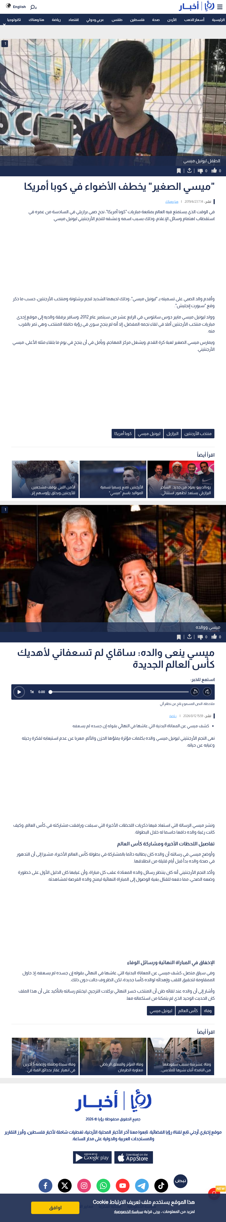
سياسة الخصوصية (128, 1211)
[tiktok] (161, 1186)
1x (32, 691)
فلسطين (137, 20)
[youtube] (123, 1186)
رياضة (56, 20)
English (19, 7)
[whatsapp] (103, 1186)
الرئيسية (218, 20)
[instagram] (84, 1186)
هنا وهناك (36, 20)
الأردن (171, 20)
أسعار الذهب (194, 20)
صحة (156, 20)
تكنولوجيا (14, 20)
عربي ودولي (95, 20)
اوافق (55, 1207)
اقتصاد (73, 20)
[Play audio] (19, 692)
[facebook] (45, 1186)
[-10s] (195, 692)
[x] (65, 1186)
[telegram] (142, 1186)
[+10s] (207, 692)
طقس (117, 20)
